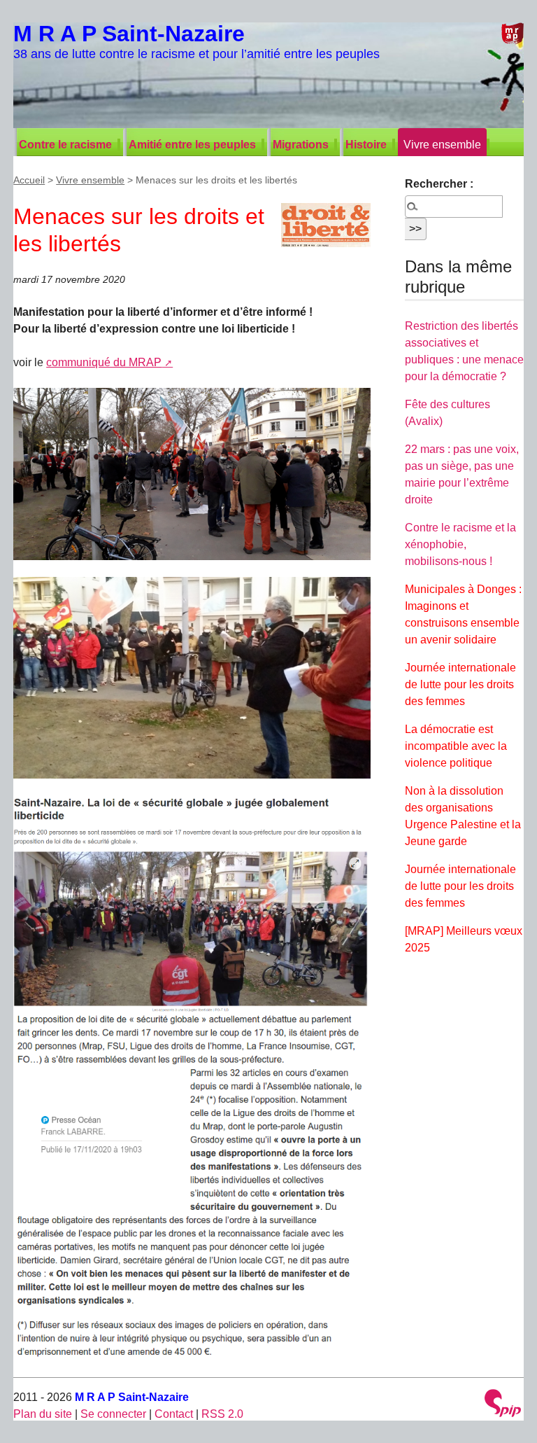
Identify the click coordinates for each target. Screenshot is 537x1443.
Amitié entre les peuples (192, 145)
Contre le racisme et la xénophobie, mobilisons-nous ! (460, 544)
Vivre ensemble (442, 145)
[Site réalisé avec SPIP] (503, 1405)
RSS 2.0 (222, 1414)
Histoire (366, 145)
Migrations (301, 145)
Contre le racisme (65, 145)
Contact (174, 1414)
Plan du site (42, 1414)
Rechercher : (439, 184)
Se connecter (113, 1414)
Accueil (29, 180)
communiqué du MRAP (104, 362)
